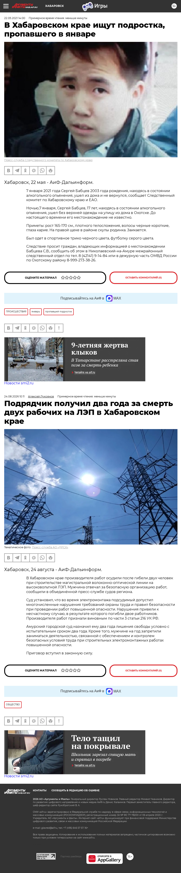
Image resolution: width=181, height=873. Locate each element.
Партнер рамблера (70, 856)
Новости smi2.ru (19, 383)
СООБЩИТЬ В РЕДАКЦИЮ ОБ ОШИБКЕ (75, 790)
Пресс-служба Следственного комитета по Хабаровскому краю (48, 160)
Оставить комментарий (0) (143, 277)
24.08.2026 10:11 (14, 396)
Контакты (39, 790)
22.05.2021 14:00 (14, 18)
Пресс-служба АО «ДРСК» (50, 547)
